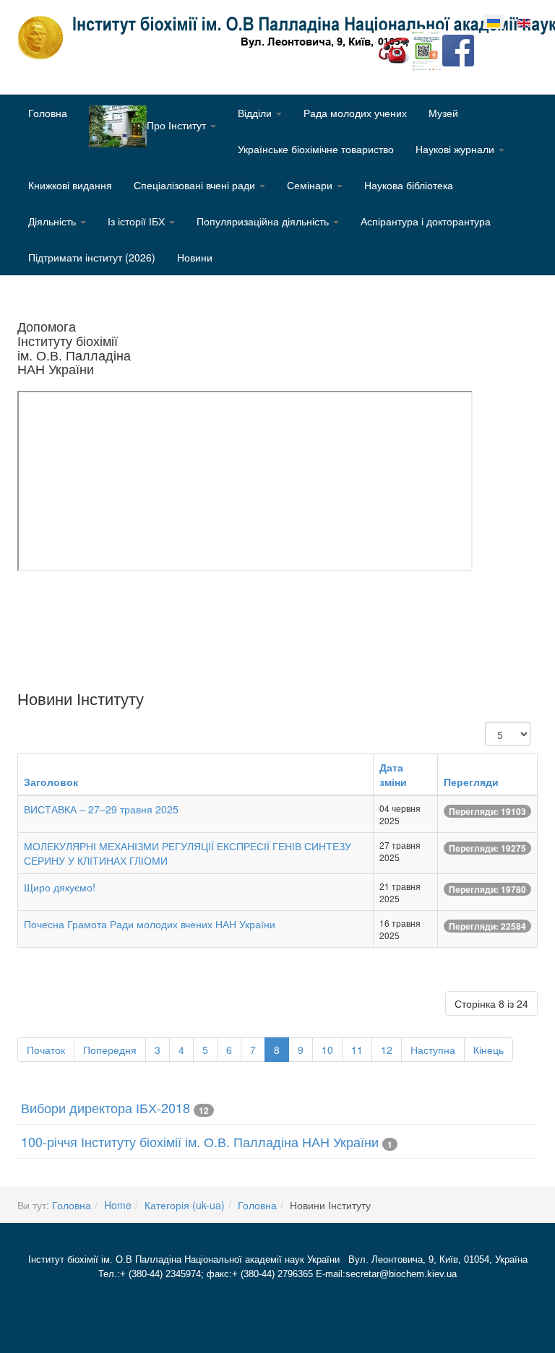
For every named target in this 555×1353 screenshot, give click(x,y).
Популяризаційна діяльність (264, 221)
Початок (46, 1049)
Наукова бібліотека (408, 185)
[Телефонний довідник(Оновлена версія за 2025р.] (394, 49)
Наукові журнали (456, 149)
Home (118, 1205)
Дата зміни (393, 774)
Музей (443, 112)
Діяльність (53, 221)
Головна (47, 112)
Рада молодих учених (355, 112)
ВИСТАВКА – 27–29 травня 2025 (101, 809)
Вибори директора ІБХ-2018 (105, 1107)
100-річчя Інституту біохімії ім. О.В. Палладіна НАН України (200, 1141)
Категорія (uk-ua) (185, 1205)
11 (357, 1049)
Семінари (311, 185)
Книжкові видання (70, 185)
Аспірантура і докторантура (426, 221)
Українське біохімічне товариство (316, 149)
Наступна (432, 1049)
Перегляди (471, 781)
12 (386, 1049)
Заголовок (51, 781)
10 (327, 1049)
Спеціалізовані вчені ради (196, 185)
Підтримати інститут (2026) (91, 257)
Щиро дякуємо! (59, 887)
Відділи (256, 112)
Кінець (488, 1049)
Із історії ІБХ (138, 221)
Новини (194, 257)
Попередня (110, 1049)
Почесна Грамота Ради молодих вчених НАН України (149, 924)
